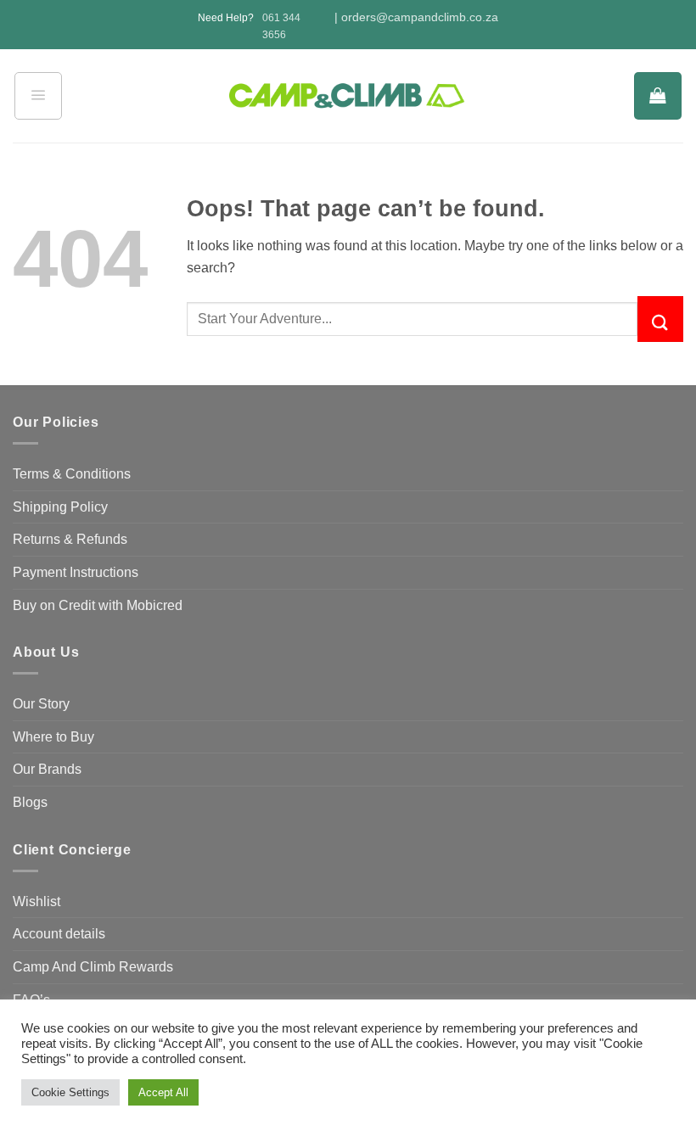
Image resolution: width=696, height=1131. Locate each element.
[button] (38, 96)
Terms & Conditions (72, 474)
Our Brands (47, 769)
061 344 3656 (281, 26)
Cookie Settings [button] (70, 1092)
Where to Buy (53, 737)
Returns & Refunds (70, 539)
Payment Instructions (75, 572)
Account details (59, 934)
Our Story (41, 704)
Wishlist (36, 901)
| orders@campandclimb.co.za (416, 17)
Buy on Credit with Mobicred (97, 605)
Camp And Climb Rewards (93, 967)
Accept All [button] (163, 1092)
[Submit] (660, 319)
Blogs (30, 802)
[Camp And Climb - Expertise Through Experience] (348, 96)
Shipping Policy (60, 507)
